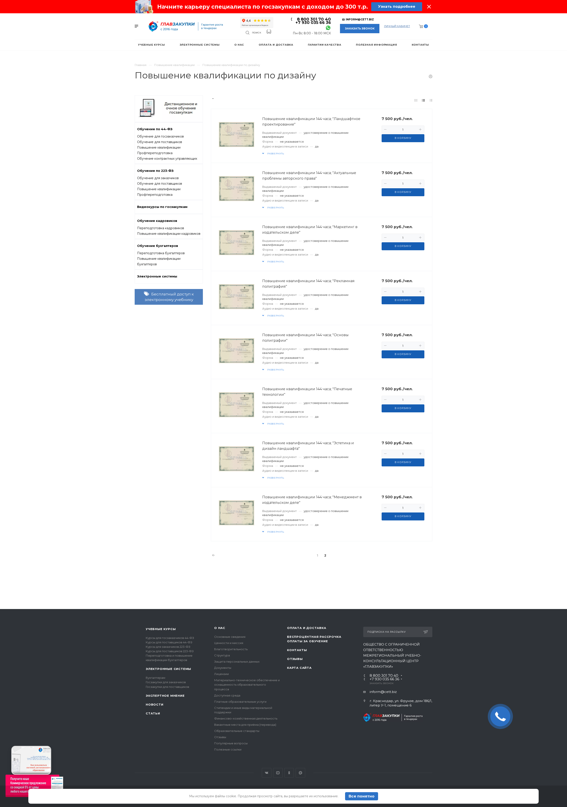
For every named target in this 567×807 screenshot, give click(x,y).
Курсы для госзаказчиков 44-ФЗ (170, 638)
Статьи (153, 713)
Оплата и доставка (306, 628)
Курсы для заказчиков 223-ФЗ (168, 646)
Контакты (297, 650)
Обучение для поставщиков (159, 142)
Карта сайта (299, 667)
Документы (222, 667)
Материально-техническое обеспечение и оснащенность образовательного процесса (247, 684)
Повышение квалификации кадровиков (168, 234)
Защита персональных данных (237, 661)
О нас (219, 628)
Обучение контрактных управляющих (167, 159)
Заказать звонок (360, 28)
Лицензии (221, 674)
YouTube (278, 773)
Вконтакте (266, 773)
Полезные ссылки (227, 749)
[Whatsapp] (328, 27)
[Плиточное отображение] (416, 100)
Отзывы (220, 737)
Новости (154, 704)
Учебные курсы (161, 629)
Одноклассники (289, 773)
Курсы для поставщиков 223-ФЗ (170, 651)
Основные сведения (229, 636)
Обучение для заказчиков (158, 178)
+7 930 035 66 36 (313, 22)
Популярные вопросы (231, 743)
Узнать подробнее (396, 6)
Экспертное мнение (165, 695)
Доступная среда (227, 695)
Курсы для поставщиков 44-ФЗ (169, 642)
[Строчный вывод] (423, 100)
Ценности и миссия (228, 643)
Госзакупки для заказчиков (166, 682)
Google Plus (300, 773)
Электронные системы (168, 669)
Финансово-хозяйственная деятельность (245, 718)
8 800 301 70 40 (314, 19)
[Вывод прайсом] (431, 100)
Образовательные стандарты (236, 731)
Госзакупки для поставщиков (167, 687)
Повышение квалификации (159, 147)
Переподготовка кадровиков (160, 228)
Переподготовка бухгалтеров (161, 253)
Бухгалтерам (155, 677)
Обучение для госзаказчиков (160, 136)
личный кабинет (397, 26)
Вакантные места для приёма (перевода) (245, 724)
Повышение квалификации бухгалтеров (159, 261)
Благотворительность (231, 649)
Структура (222, 655)
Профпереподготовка (155, 153)
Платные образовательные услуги (240, 701)
